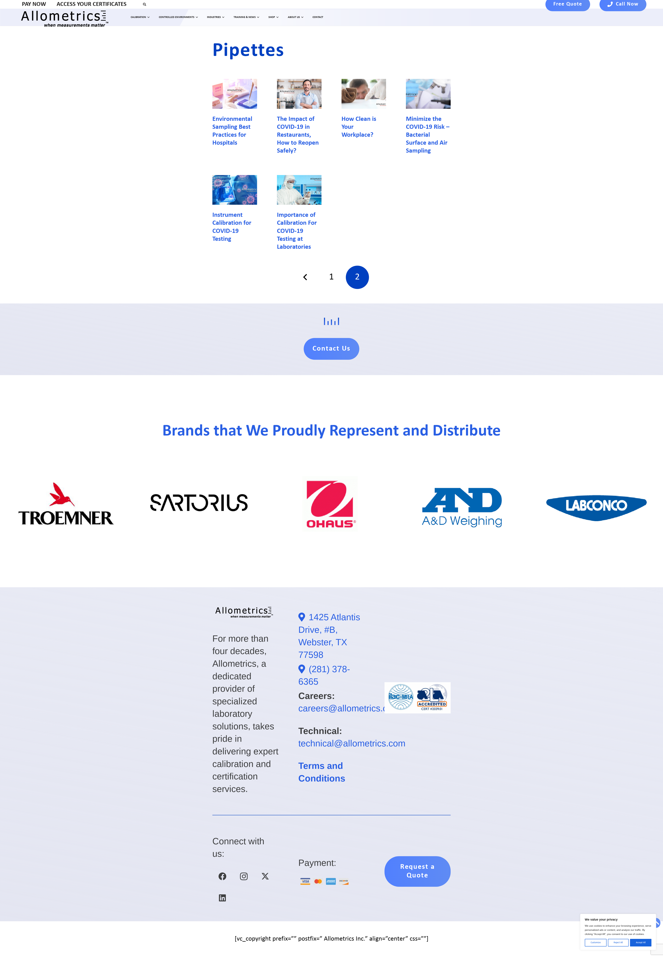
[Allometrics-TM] (67, 17)
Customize (596, 942)
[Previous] (305, 277)
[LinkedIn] (222, 898)
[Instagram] (244, 876)
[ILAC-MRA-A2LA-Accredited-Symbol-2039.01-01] (418, 697)
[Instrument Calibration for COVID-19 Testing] (234, 190)
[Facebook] (222, 876)
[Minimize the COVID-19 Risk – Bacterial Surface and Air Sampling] (428, 94)
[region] (618, 932)
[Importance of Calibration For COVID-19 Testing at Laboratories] (299, 190)
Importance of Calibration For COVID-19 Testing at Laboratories (297, 231)
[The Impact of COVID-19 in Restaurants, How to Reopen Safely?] (299, 94)
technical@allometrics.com (351, 743)
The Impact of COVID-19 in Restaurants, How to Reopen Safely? (298, 135)
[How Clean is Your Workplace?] (364, 94)
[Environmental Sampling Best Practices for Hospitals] (234, 94)
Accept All (641, 942)
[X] (265, 876)
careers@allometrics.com (349, 708)
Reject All (618, 942)
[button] (144, 4)
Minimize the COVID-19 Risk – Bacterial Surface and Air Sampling (427, 135)
